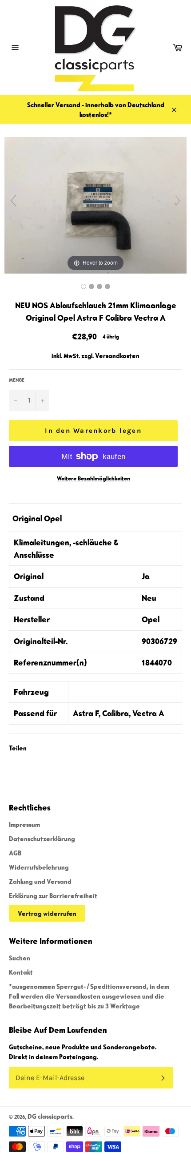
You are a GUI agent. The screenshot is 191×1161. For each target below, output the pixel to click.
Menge (16, 379)
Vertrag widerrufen (47, 913)
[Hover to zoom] (95, 204)
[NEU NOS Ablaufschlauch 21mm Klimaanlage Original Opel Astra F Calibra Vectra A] (83, 286)
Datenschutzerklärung (42, 838)
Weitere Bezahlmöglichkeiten (93, 478)
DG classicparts (50, 1116)
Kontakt (21, 972)
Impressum (24, 824)
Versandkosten (117, 355)
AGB (15, 852)
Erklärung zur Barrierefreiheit (53, 895)
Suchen (19, 957)
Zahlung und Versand (40, 881)
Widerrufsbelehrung (39, 867)
